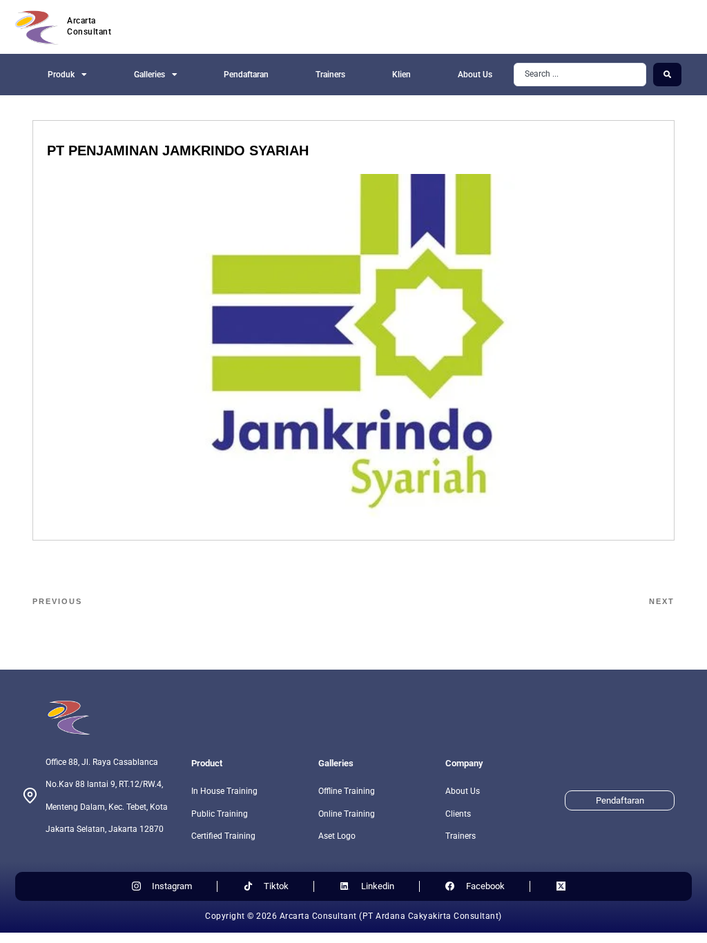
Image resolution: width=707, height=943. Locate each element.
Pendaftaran (246, 74)
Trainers (330, 74)
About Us (475, 74)
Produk (61, 74)
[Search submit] (667, 74)
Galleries (149, 74)
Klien (401, 74)
